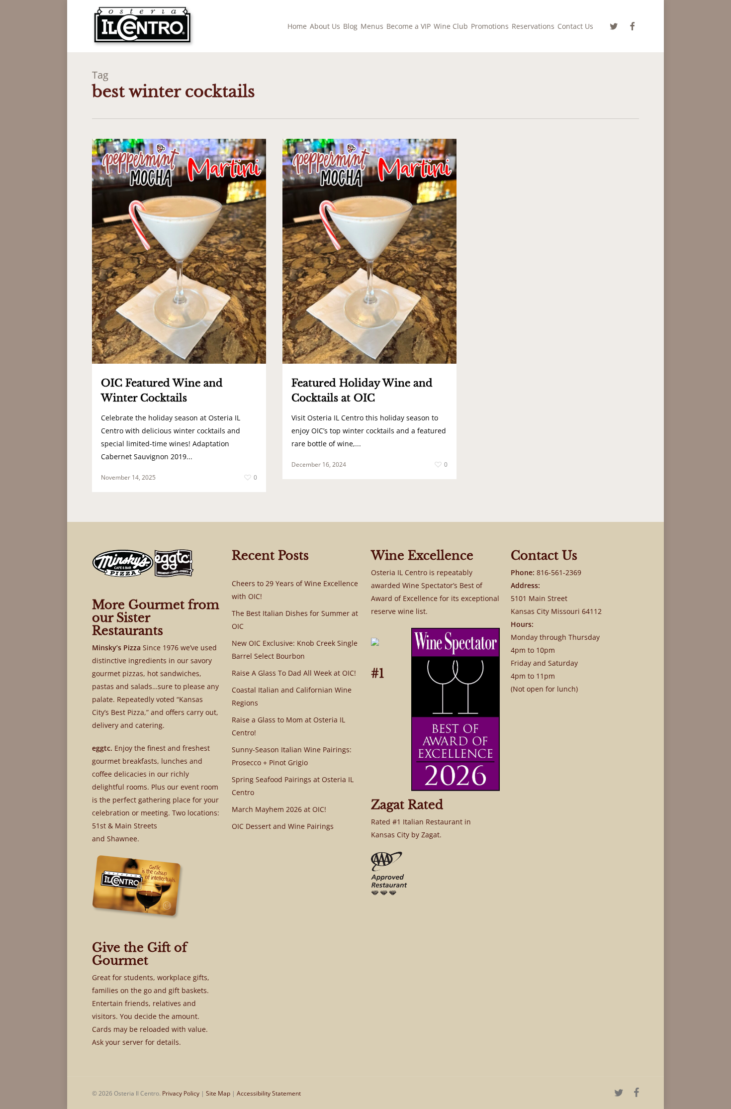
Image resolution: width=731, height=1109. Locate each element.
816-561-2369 (559, 572)
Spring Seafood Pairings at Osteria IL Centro (293, 786)
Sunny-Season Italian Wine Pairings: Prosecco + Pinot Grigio (292, 756)
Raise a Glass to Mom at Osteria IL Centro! (288, 726)
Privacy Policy (180, 1093)
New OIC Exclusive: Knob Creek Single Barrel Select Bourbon (295, 649)
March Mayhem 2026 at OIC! (279, 809)
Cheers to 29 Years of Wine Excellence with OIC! (295, 590)
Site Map (218, 1093)
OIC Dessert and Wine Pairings (283, 826)
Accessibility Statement (269, 1093)
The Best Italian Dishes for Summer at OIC (295, 619)
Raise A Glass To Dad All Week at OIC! (294, 673)
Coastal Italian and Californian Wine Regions (292, 696)
